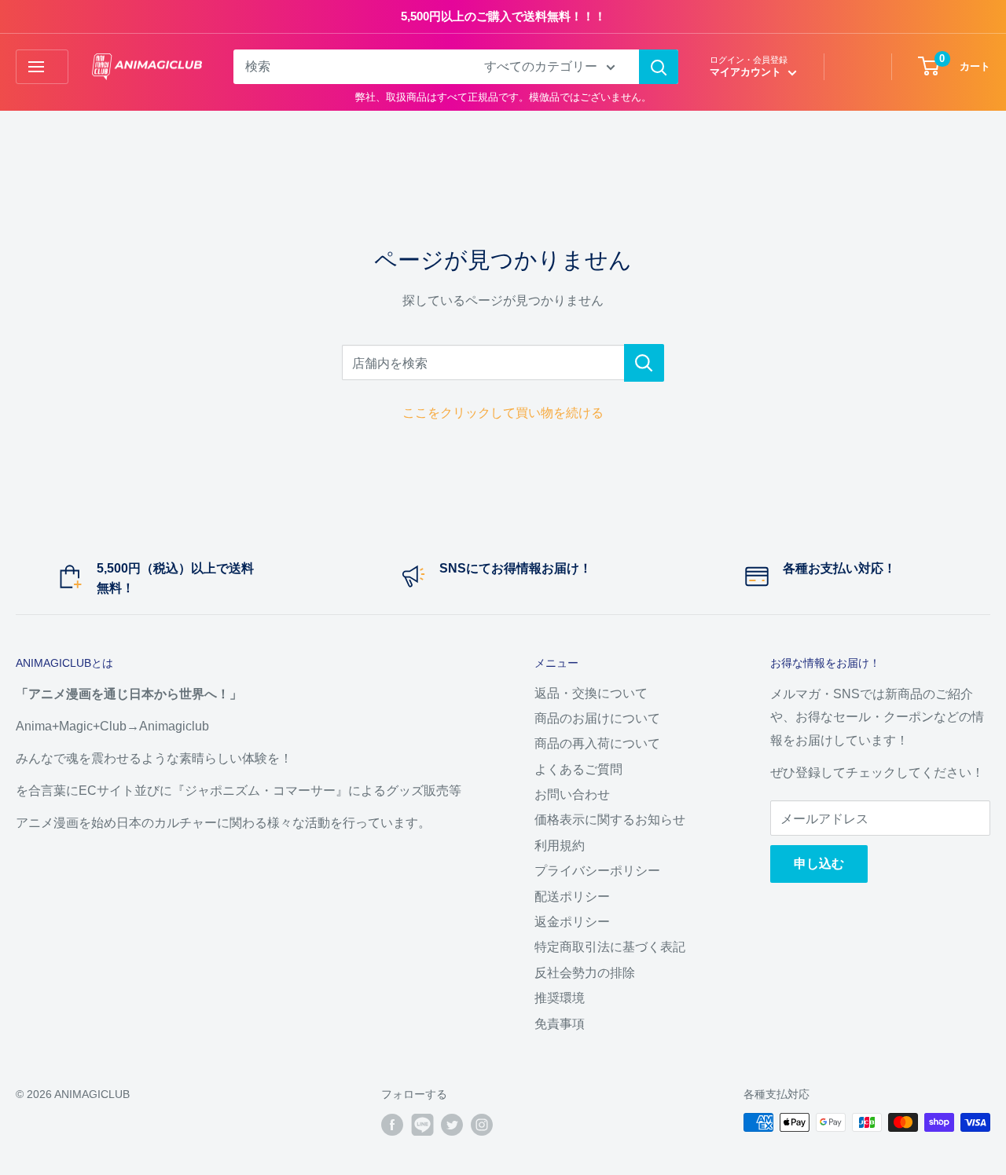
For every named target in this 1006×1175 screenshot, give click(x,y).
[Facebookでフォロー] (392, 1124)
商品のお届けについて (597, 718)
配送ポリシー (572, 896)
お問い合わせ (572, 794)
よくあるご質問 (578, 769)
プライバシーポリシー (597, 870)
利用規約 (559, 845)
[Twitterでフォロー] (452, 1124)
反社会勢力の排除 (584, 972)
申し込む (819, 863)
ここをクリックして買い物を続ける (503, 412)
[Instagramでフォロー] (482, 1124)
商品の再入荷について (597, 743)
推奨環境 (559, 998)
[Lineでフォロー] (422, 1124)
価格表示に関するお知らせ (609, 819)
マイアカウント (747, 72)
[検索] (658, 66)
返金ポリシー (572, 921)
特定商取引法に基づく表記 (609, 947)
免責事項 (559, 1023)
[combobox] (348, 66)
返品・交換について (591, 693)
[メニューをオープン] (42, 66)
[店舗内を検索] (644, 363)
